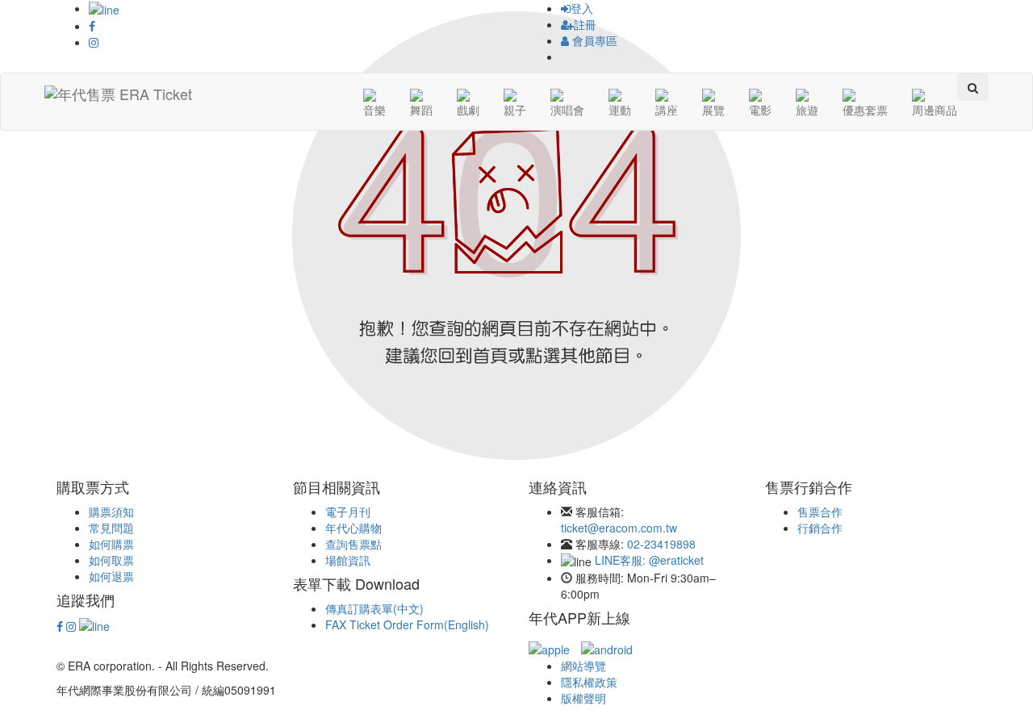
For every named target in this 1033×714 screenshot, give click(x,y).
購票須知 (111, 511)
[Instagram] (93, 42)
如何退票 (111, 576)
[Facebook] (92, 26)
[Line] (104, 8)
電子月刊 (347, 511)
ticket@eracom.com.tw (619, 528)
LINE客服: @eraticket (649, 560)
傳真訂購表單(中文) (374, 608)
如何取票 (111, 560)
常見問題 (111, 528)
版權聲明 (583, 698)
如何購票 (111, 544)
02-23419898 (661, 544)
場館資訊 (347, 560)
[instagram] (71, 626)
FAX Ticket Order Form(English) (407, 624)
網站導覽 (583, 666)
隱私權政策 (589, 682)
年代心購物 (353, 528)
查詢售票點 (353, 544)
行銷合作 (820, 528)
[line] (94, 624)
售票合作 (820, 511)
